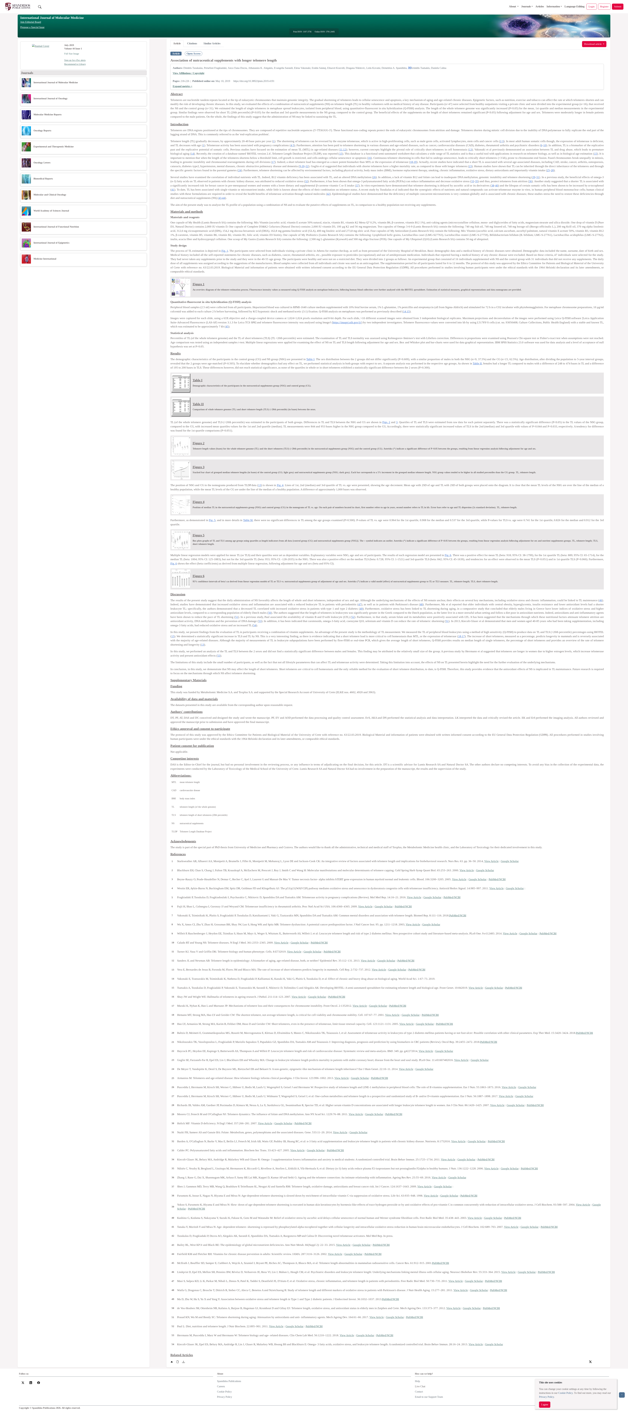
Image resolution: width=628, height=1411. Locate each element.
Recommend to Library (75, 64)
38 (492, 185)
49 (361, 608)
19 (415, 162)
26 (374, 177)
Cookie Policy (565, 1393)
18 (411, 162)
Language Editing (574, 6)
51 (236, 617)
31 (537, 177)
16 (369, 157)
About (513, 6)
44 (223, 198)
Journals (526, 6)
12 (344, 149)
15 (340, 153)
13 (470, 149)
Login (592, 6)
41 (172, 189)
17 (273, 162)
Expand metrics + (182, 86)
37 (357, 185)
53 (260, 621)
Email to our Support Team (429, 1396)
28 (552, 170)
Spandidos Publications (229, 1381)
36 (530, 181)
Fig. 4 (280, 485)
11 (341, 149)
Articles (539, 6)
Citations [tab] (192, 43)
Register (604, 6)
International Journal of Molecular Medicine (52, 17)
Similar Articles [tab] (211, 43)
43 (219, 198)
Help (417, 1381)
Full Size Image (71, 54)
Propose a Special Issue (32, 27)
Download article (593, 44)
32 (306, 181)
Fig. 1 (224, 250)
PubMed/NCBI (497, 879)
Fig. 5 (212, 520)
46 (600, 600)
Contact (419, 1391)
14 (192, 153)
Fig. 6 (448, 555)
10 (544, 145)
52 (352, 617)
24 (239, 170)
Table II (477, 363)
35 (476, 181)
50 (269, 612)
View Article (491, 861)
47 (359, 604)
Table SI (248, 520)
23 (470, 166)
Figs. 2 (386, 422)
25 (548, 170)
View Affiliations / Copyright (188, 73)
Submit (617, 6)
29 (533, 177)
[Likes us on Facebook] (38, 1382)
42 (328, 193)
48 (421, 604)
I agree (544, 1404)
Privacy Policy (546, 1396)
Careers (221, 1386)
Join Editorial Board (30, 22)
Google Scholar (510, 861)
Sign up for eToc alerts (75, 60)
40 (496, 185)
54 (254, 625)
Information (553, 6)
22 (306, 166)
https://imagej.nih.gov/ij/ (347, 322)
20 (303, 166)
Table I (310, 359)
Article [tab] (177, 43)
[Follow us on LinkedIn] (30, 1382)
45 (227, 326)
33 (472, 181)
